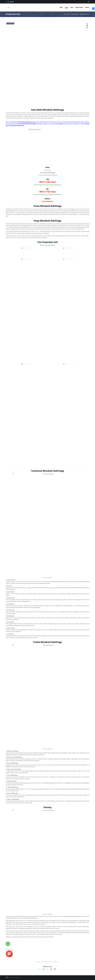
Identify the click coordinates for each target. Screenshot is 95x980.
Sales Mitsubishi (10, 23)
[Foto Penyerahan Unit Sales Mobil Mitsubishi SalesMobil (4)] (68, 311)
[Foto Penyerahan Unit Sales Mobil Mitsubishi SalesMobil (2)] (68, 252)
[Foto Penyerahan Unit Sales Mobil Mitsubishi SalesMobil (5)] (26, 415)
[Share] (93, 8)
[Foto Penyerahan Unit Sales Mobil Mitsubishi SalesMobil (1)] (26, 252)
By (50, 961)
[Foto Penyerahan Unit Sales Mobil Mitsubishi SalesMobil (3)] (26, 311)
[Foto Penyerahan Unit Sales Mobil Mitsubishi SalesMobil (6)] (68, 415)
